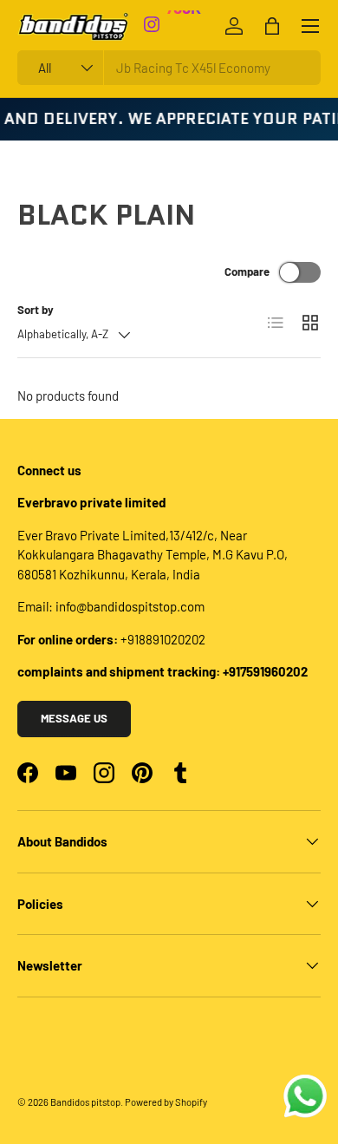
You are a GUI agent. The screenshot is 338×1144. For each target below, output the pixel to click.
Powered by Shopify (166, 1102)
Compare (247, 271)
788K (183, 17)
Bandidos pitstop (85, 1102)
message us (74, 718)
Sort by (35, 310)
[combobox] (169, 67)
